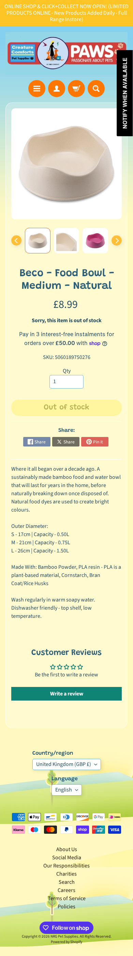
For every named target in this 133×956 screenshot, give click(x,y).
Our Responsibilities (66, 865)
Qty (67, 371)
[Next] (117, 240)
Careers (66, 890)
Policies (66, 906)
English (63, 790)
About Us (66, 849)
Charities (66, 874)
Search (67, 882)
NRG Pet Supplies (64, 936)
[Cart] (76, 88)
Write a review (66, 694)
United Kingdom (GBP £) (63, 764)
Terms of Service (67, 898)
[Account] (56, 88)
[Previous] (16, 240)
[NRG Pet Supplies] (66, 53)
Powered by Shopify (66, 941)
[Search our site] (96, 88)
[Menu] (36, 88)
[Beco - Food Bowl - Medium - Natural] (37, 240)
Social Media (66, 857)
